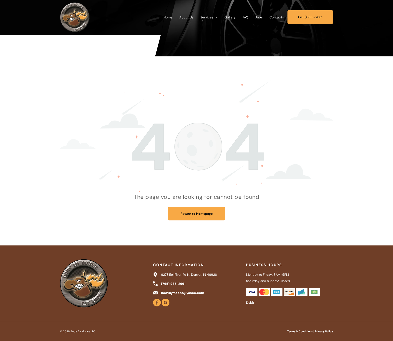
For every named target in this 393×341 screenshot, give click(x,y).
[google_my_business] (165, 303)
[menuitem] (168, 17)
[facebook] (157, 303)
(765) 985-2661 (173, 284)
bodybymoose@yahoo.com (182, 293)
